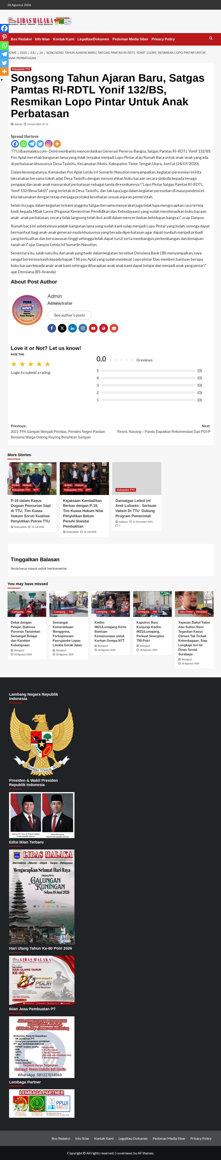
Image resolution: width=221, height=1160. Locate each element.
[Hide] (1, 80)
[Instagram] (48, 144)
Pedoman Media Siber (130, 39)
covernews (125, 1153)
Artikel (15, 485)
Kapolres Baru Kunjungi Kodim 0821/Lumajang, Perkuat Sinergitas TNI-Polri (150, 631)
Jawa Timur (186, 611)
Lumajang (18, 611)
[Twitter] (40, 144)
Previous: (58, 431)
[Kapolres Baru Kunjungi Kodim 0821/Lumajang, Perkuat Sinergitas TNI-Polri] (152, 604)
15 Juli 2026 (38, 527)
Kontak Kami (63, 39)
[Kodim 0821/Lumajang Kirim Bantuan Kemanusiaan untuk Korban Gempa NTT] (110, 604)
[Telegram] (32, 144)
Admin (18, 124)
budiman (123, 521)
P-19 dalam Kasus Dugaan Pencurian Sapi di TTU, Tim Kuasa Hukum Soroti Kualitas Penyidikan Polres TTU (31, 511)
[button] (211, 38)
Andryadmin (20, 527)
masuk (33, 568)
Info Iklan (42, 39)
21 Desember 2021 (143, 521)
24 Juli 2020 (34, 124)
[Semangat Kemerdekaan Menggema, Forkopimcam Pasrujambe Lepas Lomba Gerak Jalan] (68, 604)
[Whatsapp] (23, 144)
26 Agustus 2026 (23, 654)
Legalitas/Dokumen (93, 39)
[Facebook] (15, 144)
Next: (163, 428)
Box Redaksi (21, 39)
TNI (29, 611)
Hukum (27, 485)
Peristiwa (201, 611)
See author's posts (69, 315)
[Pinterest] (4, 37)
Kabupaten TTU (21, 69)
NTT (36, 490)
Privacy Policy (163, 39)
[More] (57, 144)
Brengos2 (19, 650)
